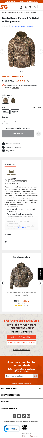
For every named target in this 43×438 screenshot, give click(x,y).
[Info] (28, 81)
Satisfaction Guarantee (13, 144)
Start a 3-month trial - (21, 342)
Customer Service (9, 388)
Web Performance (31, 436)
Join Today (15, 88)
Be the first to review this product (22, 26)
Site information (9, 408)
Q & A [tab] (7, 242)
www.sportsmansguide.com (31, 421)
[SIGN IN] (21, 8)
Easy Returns (10, 151)
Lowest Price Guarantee (13, 147)
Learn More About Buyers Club (21, 350)
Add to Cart (18, 133)
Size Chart (37, 108)
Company (5, 402)
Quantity (5, 117)
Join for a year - (21, 337)
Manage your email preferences (21, 383)
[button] (25, 7)
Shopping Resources (10, 395)
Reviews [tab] (8, 235)
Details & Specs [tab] (10, 165)
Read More (22, 227)
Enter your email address (14, 376)
